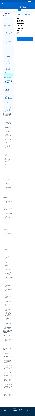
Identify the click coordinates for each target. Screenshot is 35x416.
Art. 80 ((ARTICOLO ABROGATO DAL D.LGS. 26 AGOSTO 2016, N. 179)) (8, 373)
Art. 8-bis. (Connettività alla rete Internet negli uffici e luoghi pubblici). (8, 66)
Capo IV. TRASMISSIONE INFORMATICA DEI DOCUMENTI (7, 227)
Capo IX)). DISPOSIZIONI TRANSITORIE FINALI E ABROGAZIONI (7, 392)
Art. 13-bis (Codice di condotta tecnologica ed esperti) (8, 87)
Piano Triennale (16, 0)
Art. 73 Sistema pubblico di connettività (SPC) (7, 354)
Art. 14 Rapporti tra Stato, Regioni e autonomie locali (8, 90)
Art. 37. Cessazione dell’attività (8, 187)
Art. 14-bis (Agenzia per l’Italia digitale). (8, 92)
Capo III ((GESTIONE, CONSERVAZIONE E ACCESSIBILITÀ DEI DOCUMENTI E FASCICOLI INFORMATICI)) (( (7, 196)
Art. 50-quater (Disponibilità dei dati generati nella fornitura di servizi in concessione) (8, 257)
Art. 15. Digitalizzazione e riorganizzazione (7, 94)
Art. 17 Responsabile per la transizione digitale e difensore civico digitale (8, 101)
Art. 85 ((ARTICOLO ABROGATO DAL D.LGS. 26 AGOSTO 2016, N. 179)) (8, 385)
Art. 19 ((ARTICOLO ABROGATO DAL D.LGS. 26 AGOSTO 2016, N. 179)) (8, 110)
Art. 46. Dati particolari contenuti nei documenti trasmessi (8, 231)
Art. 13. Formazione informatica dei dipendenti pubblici (8, 85)
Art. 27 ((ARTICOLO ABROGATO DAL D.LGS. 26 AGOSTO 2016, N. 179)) (8, 149)
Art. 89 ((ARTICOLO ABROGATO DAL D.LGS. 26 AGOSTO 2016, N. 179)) (8, 397)
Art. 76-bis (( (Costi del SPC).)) (7, 363)
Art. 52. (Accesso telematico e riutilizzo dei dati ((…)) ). (8, 263)
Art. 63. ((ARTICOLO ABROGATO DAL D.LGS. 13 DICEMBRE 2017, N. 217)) (8, 310)
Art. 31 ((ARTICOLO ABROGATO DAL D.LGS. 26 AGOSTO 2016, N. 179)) (8, 163)
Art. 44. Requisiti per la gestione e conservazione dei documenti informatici (8, 220)
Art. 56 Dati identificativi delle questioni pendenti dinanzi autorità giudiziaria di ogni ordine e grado (8, 274)
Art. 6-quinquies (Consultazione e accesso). (8, 58)
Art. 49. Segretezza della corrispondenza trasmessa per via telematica (8, 239)
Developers (20, 0)
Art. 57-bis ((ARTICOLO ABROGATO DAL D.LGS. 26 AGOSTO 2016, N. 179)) (8, 281)
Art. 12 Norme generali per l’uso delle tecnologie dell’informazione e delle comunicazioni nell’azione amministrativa (8, 82)
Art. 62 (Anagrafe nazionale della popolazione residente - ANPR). (8, 295)
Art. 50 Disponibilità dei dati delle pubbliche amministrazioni (8, 249)
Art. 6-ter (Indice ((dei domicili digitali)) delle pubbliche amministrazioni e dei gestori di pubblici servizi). (8, 48)
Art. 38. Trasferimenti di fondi (8, 191)
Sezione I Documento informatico (8, 117)
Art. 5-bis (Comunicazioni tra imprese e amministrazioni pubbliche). (8, 39)
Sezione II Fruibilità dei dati (7, 283)
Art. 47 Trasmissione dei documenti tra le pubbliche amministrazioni (8, 234)
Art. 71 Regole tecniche (6, 346)
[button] (13, 10)
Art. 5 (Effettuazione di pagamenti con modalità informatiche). (8, 36)
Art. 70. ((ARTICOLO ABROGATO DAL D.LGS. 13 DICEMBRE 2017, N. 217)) (8, 342)
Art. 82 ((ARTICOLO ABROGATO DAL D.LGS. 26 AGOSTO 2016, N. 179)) (8, 377)
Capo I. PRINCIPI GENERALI (6, 17)
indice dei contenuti (6, 13)
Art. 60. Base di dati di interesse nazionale (8, 290)
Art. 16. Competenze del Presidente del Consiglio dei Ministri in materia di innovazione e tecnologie (8, 98)
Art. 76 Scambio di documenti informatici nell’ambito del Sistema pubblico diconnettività (8, 361)
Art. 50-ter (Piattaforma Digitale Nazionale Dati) (8, 255)
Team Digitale (5, 0)
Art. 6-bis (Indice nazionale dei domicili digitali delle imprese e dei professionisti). (8, 44)
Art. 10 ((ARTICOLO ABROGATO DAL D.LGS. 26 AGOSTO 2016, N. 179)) (8, 71)
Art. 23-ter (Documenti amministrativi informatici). (8, 135)
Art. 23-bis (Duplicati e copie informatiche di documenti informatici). (8, 132)
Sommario (4, 15)
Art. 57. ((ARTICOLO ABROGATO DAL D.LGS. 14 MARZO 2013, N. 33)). (8, 277)
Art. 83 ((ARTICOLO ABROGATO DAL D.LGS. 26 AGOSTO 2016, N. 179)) (8, 380)
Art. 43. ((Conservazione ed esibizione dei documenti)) (8, 217)
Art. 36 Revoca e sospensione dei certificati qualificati (8, 185)
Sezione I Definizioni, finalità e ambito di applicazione (7, 20)
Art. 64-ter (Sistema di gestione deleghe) (8, 321)
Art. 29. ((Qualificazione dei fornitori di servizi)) (8, 155)
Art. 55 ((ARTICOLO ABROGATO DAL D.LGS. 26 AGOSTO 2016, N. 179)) (8, 270)
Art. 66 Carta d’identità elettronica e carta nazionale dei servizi (8, 328)
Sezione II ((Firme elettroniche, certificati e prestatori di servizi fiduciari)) (7, 140)
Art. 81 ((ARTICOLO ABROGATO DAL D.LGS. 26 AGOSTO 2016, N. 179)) (8, 375)
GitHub (32, 0)
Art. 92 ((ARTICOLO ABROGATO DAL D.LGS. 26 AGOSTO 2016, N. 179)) (8, 403)
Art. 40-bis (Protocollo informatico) (7, 204)
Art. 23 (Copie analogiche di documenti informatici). (8, 129)
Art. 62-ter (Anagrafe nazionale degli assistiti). (8, 299)
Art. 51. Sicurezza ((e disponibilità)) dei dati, (8, 260)
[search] (8, 10)
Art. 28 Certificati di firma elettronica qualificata (7, 152)
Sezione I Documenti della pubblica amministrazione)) (8, 199)
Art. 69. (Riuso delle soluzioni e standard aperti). (7, 340)
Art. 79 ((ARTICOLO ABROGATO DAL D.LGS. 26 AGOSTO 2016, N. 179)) (8, 370)
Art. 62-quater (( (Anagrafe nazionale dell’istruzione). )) (8, 302)
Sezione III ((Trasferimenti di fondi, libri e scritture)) (8, 189)
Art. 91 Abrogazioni (6, 400)
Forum (27, 0)
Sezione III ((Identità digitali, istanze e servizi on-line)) (8, 307)
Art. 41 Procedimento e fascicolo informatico (8, 211)
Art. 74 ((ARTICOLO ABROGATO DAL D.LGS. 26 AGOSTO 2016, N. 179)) (8, 356)
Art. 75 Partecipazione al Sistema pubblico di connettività (8, 358)
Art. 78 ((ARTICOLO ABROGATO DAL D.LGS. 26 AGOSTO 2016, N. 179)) (8, 368)
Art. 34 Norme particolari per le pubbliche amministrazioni (8, 180)
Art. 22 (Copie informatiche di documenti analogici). (8, 127)
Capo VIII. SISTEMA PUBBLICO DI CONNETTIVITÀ (7, 349)
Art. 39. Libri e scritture (7, 192)
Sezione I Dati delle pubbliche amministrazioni (7, 247)
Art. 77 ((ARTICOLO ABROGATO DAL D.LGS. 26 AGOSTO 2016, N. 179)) (8, 366)
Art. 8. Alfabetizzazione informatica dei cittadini (7, 63)
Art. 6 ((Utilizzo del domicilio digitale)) (8, 42)
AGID (2, 0)
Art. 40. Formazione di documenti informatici (8, 202)
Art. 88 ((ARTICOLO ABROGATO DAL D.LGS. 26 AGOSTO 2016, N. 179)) (8, 395)
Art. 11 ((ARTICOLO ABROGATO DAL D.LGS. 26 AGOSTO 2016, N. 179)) (8, 75)
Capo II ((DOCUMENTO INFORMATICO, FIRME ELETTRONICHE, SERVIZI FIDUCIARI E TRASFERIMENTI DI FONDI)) (7, 115)
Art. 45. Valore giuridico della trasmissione (7, 229)
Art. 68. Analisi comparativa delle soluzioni (7, 337)
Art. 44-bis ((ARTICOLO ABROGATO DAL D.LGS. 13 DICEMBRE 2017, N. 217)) (8, 223)
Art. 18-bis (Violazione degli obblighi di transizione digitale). (8, 108)
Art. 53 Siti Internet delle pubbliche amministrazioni (7, 265)
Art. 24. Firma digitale (7, 142)
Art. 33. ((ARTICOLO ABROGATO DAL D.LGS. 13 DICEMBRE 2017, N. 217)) (8, 177)
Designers (24, 0)
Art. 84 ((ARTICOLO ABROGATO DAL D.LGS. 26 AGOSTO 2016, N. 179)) (8, 382)
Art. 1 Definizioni (6, 21)
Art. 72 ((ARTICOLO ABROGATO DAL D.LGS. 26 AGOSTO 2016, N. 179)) (8, 351)
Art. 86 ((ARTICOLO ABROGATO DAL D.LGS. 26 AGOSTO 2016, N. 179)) (8, 387)
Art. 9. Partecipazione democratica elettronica (7, 69)
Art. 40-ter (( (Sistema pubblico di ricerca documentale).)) (8, 206)
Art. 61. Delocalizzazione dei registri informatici (8, 292)
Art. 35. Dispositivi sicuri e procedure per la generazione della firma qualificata (8, 182)
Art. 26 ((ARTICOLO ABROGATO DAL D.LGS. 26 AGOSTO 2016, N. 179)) (8, 146)
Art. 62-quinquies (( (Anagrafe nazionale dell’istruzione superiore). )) (8, 304)
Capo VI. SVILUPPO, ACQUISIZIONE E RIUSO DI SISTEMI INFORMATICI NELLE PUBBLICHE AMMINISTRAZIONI (7, 332)
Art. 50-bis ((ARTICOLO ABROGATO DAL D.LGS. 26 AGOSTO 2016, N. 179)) (8, 252)
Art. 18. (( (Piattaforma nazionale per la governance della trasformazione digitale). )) (8, 105)
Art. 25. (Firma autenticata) (8, 144)
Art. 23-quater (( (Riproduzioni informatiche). (8, 137)
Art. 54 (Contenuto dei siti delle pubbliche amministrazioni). (8, 267)
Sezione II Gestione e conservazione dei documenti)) (8, 209)
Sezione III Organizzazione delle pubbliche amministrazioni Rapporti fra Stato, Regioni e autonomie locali (8, 78)
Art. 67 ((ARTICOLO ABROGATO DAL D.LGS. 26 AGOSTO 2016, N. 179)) (8, 335)
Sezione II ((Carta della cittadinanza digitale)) (8, 26)
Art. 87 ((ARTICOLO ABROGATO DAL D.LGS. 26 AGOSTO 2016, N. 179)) (8, 389)
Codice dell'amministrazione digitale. (6, 5)
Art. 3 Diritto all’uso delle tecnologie (7, 28)
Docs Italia (7, 3)
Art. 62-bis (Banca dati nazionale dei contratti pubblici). (8, 297)
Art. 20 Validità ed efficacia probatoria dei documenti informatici (8, 120)
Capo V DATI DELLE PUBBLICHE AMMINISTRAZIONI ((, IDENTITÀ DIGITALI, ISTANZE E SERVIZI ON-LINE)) (7, 243)
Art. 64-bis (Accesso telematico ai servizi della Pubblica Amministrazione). (8, 318)
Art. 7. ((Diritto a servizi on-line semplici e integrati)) (8, 61)
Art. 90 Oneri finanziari (6, 399)
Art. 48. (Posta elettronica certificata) (7, 236)
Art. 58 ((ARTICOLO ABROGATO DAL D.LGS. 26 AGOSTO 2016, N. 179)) (8, 285)
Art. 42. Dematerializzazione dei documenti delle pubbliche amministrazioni (8, 214)
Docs (29, 0)
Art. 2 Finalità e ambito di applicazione (7, 23)
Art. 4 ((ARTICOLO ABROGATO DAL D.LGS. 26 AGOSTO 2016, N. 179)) (8, 33)
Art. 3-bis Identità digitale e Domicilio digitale (8, 30)
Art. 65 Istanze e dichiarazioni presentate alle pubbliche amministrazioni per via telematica (8, 324)
